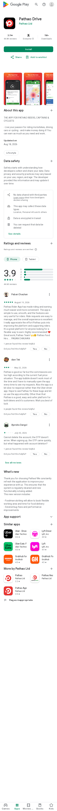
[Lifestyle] (11, 152)
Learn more (18, 198)
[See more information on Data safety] (51, 161)
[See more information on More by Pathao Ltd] (51, 568)
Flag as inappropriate (18, 600)
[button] (33, 39)
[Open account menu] (51, 4)
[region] (28, 36)
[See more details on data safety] (14, 234)
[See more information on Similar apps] (51, 524)
